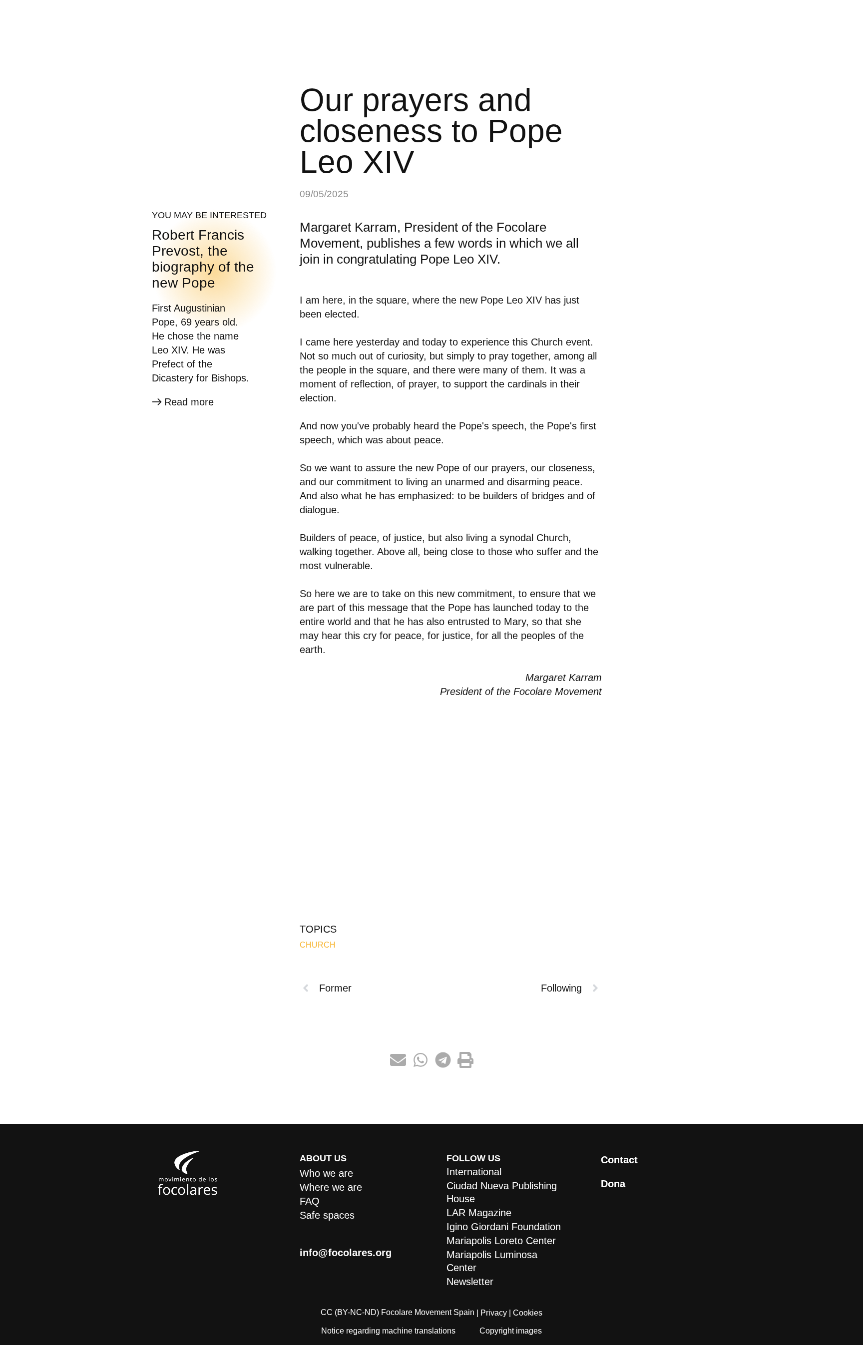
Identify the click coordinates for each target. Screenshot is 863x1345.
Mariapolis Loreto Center (501, 1240)
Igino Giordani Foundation (503, 1226)
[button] (398, 1060)
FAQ (310, 1201)
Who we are (326, 1173)
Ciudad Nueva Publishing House (501, 1192)
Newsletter (469, 1281)
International (473, 1171)
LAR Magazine (478, 1212)
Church (318, 945)
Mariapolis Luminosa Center (491, 1261)
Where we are (331, 1187)
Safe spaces (327, 1215)
